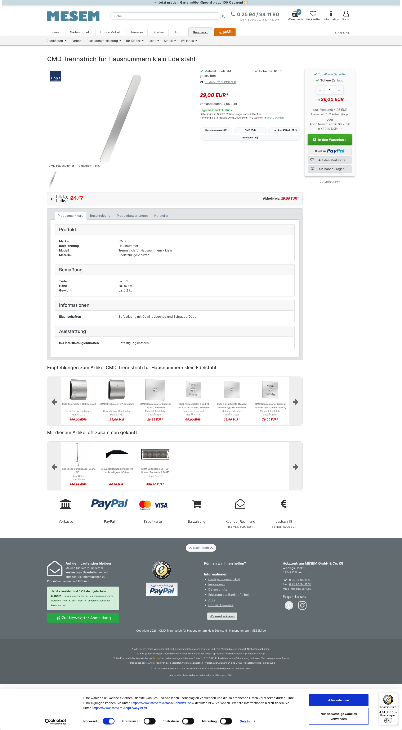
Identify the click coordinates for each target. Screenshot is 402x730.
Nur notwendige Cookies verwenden (339, 716)
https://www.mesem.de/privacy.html (119, 707)
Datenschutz (217, 589)
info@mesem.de (300, 588)
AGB (211, 600)
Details (245, 721)
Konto (346, 19)
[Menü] (395, 694)
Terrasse (137, 32)
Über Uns (342, 33)
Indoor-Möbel (110, 32)
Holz (178, 32)
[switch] (150, 721)
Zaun (55, 32)
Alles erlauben (338, 700)
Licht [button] (152, 41)
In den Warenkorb (332, 140)
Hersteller (161, 216)
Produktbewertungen (132, 216)
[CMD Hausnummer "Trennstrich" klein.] (120, 119)
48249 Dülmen (275, 117)
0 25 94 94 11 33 (300, 584)
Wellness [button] (188, 41)
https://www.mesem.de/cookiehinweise (161, 702)
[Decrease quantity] (320, 90)
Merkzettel (313, 19)
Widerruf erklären (222, 616)
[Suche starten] (223, 16)
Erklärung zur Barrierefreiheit (229, 595)
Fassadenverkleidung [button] (103, 41)
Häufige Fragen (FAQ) (224, 579)
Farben (76, 41)
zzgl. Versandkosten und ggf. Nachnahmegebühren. (242, 649)
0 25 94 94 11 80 (300, 580)
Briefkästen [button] (55, 41)
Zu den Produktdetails (220, 82)
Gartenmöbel (79, 32)
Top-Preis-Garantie (332, 74)
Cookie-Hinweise (220, 605)
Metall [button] (168, 41)
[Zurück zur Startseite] (73, 16)
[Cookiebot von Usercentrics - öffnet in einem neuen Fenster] (55, 722)
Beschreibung (100, 216)
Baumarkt (200, 32)
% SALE (224, 32)
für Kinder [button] (133, 41)
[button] (174, 198)
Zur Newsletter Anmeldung (86, 617)
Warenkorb (295, 15)
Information (331, 19)
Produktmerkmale (70, 216)
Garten (159, 32)
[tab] (71, 216)
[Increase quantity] (339, 90)
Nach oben (201, 548)
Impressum (216, 584)
